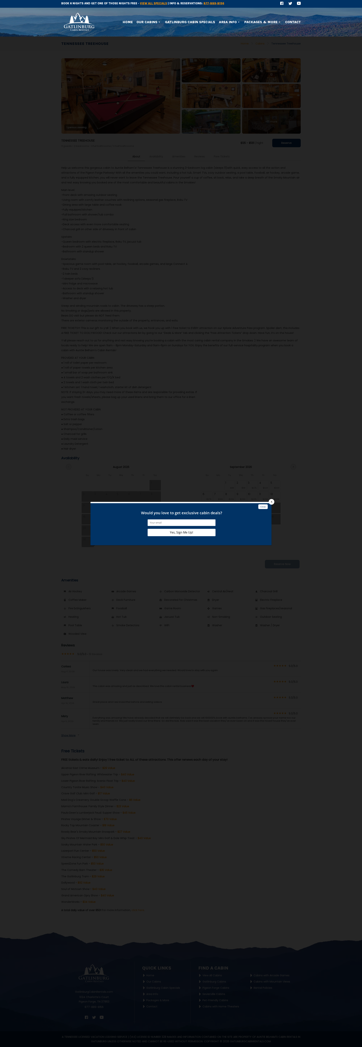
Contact (293, 22)
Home (128, 22)
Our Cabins (147, 22)
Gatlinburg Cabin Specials (190, 22)
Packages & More (261, 22)
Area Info (228, 22)
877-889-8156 (213, 3)
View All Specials (153, 3)
